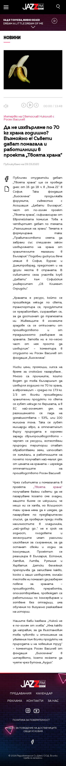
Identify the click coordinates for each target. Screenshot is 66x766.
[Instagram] (28, 710)
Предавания (21, 693)
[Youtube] (36, 711)
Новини (12, 37)
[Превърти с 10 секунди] (23, 105)
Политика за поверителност (31, 720)
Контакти (34, 701)
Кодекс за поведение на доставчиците (31, 728)
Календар (44, 693)
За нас (53, 701)
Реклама (14, 701)
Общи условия (33, 731)
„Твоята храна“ (48, 487)
